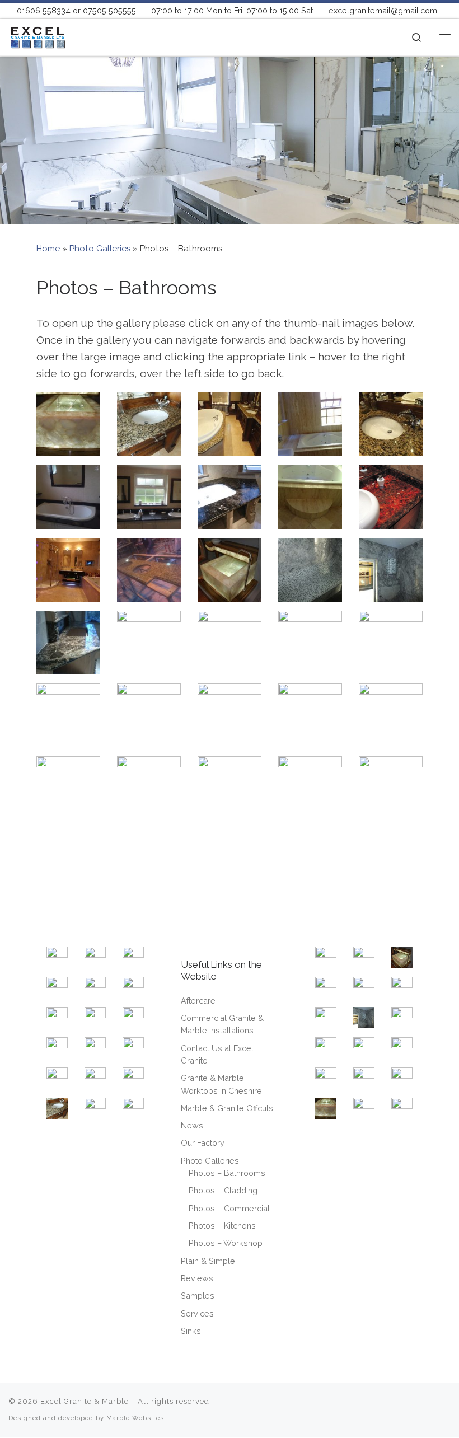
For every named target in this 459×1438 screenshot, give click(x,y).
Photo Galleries (99, 248)
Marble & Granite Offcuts (227, 1108)
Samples (197, 1295)
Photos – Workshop (226, 1243)
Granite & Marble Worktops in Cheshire (221, 1084)
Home (48, 248)
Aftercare (198, 1000)
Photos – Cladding (223, 1190)
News (192, 1125)
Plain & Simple (208, 1261)
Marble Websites (135, 1418)
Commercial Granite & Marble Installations (222, 1024)
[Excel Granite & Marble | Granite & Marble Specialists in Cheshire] (37, 36)
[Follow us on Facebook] (399, 1406)
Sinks (191, 1331)
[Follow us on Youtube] (444, 1406)
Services (197, 1313)
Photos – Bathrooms (227, 1173)
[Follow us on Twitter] (421, 1406)
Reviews (197, 1278)
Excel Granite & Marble (84, 1401)
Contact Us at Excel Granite (217, 1054)
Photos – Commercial (229, 1208)
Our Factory (202, 1142)
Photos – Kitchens (222, 1225)
